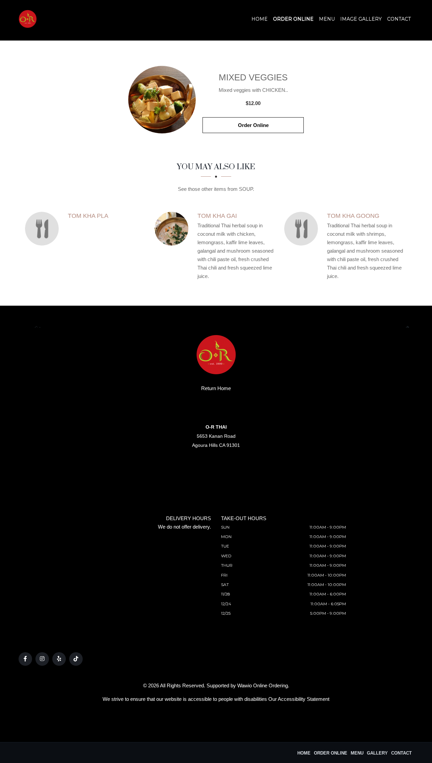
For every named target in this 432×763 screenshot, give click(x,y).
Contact (399, 19)
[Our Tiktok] (76, 659)
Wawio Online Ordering (262, 685)
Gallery (377, 753)
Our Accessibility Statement (298, 699)
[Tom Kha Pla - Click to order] (43, 229)
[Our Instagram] (42, 659)
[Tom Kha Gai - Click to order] (173, 229)
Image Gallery (361, 19)
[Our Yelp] (59, 659)
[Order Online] (162, 99)
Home (259, 19)
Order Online (293, 19)
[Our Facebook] (25, 659)
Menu (327, 19)
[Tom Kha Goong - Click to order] (302, 229)
